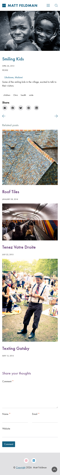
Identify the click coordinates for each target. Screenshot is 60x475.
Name (6, 414)
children (6, 95)
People (5, 70)
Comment (8, 381)
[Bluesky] (20, 107)
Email (35, 414)
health (23, 95)
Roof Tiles (10, 191)
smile (31, 95)
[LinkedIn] (36, 107)
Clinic (15, 95)
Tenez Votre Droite (19, 247)
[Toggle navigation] (48, 5)
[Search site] (56, 5)
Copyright (20, 467)
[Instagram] (26, 460)
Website (6, 428)
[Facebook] (12, 107)
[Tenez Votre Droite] (30, 221)
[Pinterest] (28, 107)
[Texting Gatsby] (30, 300)
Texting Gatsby (15, 348)
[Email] (4, 107)
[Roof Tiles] (30, 157)
